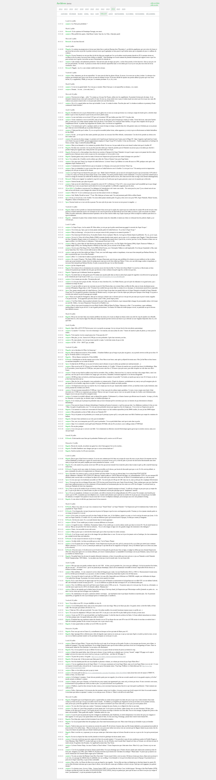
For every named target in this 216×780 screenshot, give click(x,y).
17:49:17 (60, 61)
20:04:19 (60, 659)
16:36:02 (60, 173)
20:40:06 (60, 768)
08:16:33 (60, 534)
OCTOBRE (130, 14)
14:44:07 (60, 482)
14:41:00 (60, 480)
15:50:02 (60, 161)
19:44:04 (60, 256)
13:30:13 (60, 634)
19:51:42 (60, 649)
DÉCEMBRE (150, 14)
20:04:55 (60, 661)
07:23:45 (60, 515)
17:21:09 (60, 179)
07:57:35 (60, 350)
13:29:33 (60, 631)
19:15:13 (60, 400)
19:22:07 (60, 426)
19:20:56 (60, 195)
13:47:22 (60, 24)
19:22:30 (60, 230)
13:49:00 (60, 152)
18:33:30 (60, 330)
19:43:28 (60, 252)
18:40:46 (60, 390)
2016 (71, 9)
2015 (66, 9)
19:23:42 (60, 232)
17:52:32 (60, 184)
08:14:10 (60, 529)
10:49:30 (60, 610)
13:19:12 (60, 130)
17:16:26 (60, 580)
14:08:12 (60, 328)
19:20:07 (60, 193)
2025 (118, 9)
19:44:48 (60, 265)
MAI (92, 14)
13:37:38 (60, 465)
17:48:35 (60, 181)
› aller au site (154, 5)
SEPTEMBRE (119, 14)
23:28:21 (60, 305)
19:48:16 (60, 721)
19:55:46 (60, 34)
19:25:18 (60, 235)
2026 (123, 9)
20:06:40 (60, 337)
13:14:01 (60, 451)
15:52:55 (60, 168)
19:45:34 (60, 268)
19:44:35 (60, 259)
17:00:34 (60, 572)
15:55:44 (60, 209)
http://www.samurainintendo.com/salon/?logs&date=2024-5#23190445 (106, 673)
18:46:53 (60, 396)
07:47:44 (60, 520)
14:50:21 (60, 493)
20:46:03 (60, 286)
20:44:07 (60, 89)
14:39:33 (60, 473)
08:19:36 (60, 541)
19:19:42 (60, 414)
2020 (92, 9)
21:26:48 (60, 438)
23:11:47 (60, 296)
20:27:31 (60, 677)
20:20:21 (60, 756)
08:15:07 (60, 357)
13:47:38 (60, 148)
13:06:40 (60, 119)
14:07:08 (60, 159)
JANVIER (64, 14)
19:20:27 (60, 419)
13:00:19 (60, 117)
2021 (97, 9)
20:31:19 (60, 686)
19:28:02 (60, 708)
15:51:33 (60, 166)
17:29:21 (60, 589)
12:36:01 (60, 31)
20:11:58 (60, 664)
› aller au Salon (154, 3)
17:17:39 (60, 556)
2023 (108, 9)
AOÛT (110, 14)
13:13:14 (60, 446)
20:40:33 (60, 279)
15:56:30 (60, 317)
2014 (60, 9)
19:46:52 (60, 719)
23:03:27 (60, 103)
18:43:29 (60, 75)
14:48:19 (60, 488)
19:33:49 (60, 237)
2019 (87, 9)
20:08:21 (60, 745)
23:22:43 (60, 301)
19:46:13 (60, 272)
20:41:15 (60, 202)
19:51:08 (60, 275)
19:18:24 (60, 405)
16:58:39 (60, 565)
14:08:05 (60, 619)
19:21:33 (60, 227)
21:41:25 (60, 68)
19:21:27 (60, 421)
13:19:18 (60, 87)
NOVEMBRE (139, 14)
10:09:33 (60, 359)
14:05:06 (60, 469)
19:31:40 (60, 429)
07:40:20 (60, 603)
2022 (102, 9)
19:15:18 (60, 499)
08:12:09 (60, 525)
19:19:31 (60, 412)
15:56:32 (60, 218)
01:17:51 (60, 507)
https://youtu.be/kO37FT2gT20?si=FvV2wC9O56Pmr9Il (107, 277)
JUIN (97, 14)
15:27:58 (60, 700)
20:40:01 (60, 197)
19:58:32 (60, 732)
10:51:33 (60, 612)
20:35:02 (60, 762)
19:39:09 (60, 248)
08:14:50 (60, 352)
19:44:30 (60, 643)
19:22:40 (60, 706)
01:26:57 (60, 511)
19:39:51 (60, 335)
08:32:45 (60, 550)
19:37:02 (60, 243)
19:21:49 (60, 424)
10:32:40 (60, 364)
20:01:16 (60, 736)
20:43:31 (60, 281)
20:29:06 (60, 681)
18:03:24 (60, 188)
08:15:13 (60, 532)
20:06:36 (60, 739)
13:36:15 (60, 145)
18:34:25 (60, 381)
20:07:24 (60, 340)
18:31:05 (60, 377)
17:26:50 (60, 585)
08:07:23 (60, 522)
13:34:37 (60, 139)
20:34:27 (60, 690)
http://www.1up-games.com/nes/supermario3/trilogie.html (109, 656)
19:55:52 (60, 726)
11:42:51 (60, 55)
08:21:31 (60, 113)
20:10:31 (60, 342)
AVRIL (86, 14)
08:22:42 (60, 543)
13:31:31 (60, 134)
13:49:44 (60, 156)
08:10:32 (60, 41)
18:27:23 (60, 372)
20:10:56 (60, 750)
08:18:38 (60, 538)
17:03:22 (60, 576)
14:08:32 (60, 624)
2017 (76, 9)
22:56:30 (60, 97)
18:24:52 (60, 366)
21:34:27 (60, 593)
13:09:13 (60, 126)
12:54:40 (60, 458)
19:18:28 (60, 409)
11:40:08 (60, 49)
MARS (80, 14)
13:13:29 (60, 448)
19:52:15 (60, 652)
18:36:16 (60, 386)
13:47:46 (60, 615)
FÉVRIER (72, 14)
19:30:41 (60, 715)
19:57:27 (60, 656)
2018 (81, 9)
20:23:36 (60, 670)
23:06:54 (60, 290)
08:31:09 (60, 605)
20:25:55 (60, 673)
